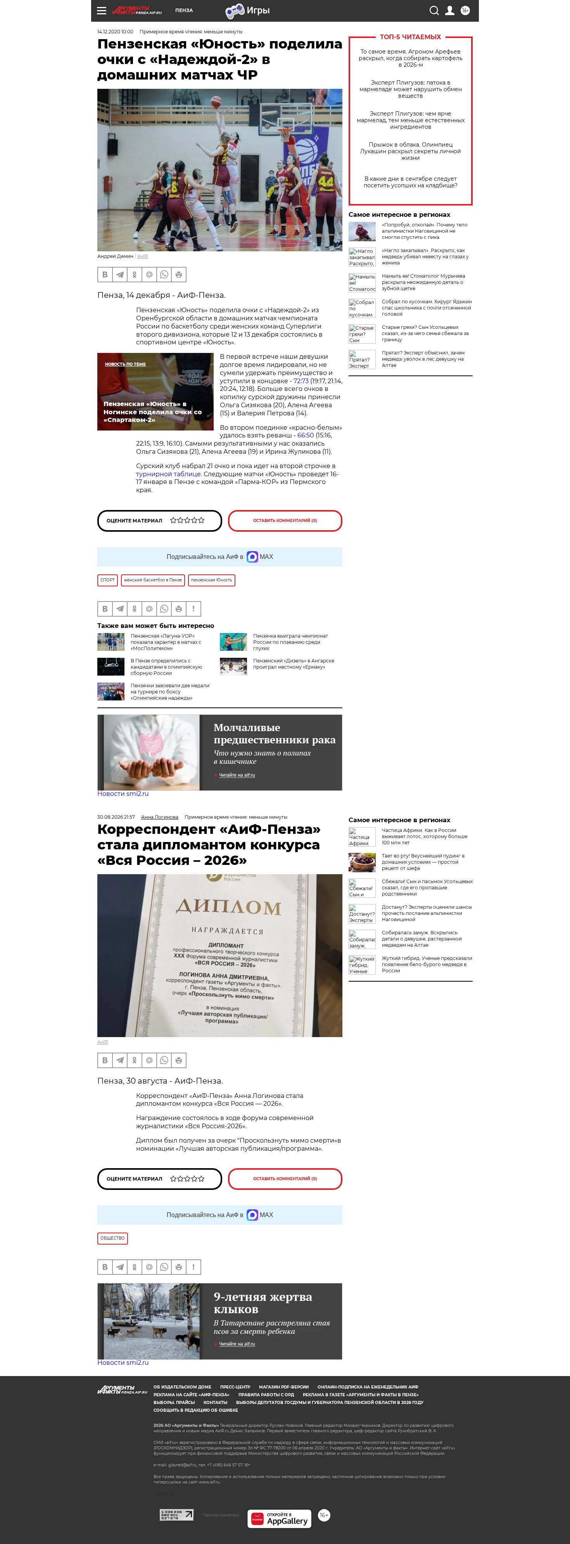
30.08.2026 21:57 (116, 817)
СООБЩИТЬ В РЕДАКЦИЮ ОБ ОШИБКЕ (196, 1410)
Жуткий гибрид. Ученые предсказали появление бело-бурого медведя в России (427, 964)
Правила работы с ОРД (266, 1394)
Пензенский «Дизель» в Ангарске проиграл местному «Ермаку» (293, 664)
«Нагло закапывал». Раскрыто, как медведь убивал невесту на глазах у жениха (425, 256)
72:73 (301, 381)
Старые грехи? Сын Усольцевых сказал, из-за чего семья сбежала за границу (425, 333)
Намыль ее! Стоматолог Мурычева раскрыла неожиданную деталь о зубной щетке (423, 282)
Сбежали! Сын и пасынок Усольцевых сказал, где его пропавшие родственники (427, 887)
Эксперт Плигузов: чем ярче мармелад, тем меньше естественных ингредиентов (411, 120)
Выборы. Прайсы (174, 1402)
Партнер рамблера (220, 1515)
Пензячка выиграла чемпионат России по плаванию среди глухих (290, 642)
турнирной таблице (168, 474)
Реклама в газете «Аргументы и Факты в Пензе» (361, 1394)
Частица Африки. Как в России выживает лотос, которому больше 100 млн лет (424, 836)
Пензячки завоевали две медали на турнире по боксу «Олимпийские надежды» (170, 692)
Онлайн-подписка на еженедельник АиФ (368, 1387)
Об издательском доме (182, 1387)
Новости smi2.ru (123, 793)
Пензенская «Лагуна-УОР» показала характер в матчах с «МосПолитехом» (166, 642)
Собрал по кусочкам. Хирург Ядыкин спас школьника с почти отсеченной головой (427, 308)
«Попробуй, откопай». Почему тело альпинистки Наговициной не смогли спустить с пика (425, 231)
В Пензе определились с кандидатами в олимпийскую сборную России (166, 667)
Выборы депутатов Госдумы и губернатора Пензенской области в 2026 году (329, 1402)
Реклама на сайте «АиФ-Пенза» (192, 1394)
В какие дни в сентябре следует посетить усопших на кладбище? (411, 182)
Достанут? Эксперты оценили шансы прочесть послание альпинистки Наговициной (427, 913)
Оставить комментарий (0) (285, 520)
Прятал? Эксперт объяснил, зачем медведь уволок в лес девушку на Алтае (423, 359)
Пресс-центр (235, 1387)
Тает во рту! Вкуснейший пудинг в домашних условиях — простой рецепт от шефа (423, 862)
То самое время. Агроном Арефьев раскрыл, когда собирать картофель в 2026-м (411, 58)
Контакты (215, 1402)
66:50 (305, 435)
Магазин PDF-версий (284, 1387)
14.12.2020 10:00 (115, 32)
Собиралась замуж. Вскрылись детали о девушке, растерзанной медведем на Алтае (422, 939)
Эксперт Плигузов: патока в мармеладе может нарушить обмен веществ (410, 89)
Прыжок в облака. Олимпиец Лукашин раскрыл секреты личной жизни (410, 151)
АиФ (142, 256)
